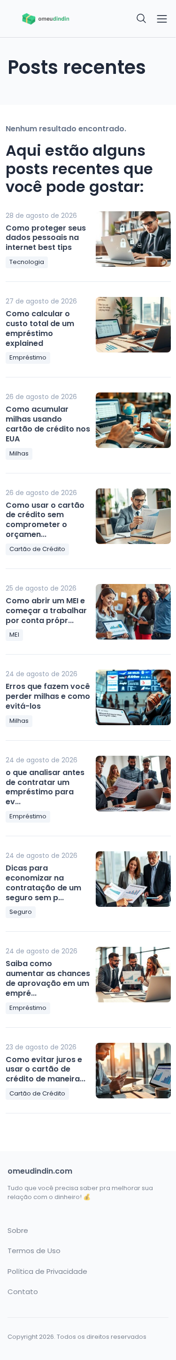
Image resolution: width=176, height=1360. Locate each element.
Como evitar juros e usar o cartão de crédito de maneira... (45, 1069)
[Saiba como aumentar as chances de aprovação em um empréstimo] (133, 974)
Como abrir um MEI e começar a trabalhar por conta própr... (46, 610)
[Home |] (45, 18)
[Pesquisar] (142, 19)
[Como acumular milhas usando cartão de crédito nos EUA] (133, 420)
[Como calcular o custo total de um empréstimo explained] (133, 324)
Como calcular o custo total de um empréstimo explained (40, 328)
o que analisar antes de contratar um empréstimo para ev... (45, 787)
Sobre (18, 1230)
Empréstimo (27, 357)
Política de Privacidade (47, 1271)
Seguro (20, 911)
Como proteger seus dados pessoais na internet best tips (46, 238)
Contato (23, 1291)
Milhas (19, 453)
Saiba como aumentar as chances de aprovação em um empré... (48, 978)
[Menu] (161, 18)
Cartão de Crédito (37, 548)
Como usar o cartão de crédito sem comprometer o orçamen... (45, 520)
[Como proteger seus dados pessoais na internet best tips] (133, 239)
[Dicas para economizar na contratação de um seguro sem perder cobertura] (133, 879)
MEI (14, 634)
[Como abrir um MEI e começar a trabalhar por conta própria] (133, 612)
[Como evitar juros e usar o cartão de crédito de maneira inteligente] (133, 1070)
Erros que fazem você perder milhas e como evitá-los (48, 696)
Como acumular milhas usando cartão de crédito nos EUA (48, 424)
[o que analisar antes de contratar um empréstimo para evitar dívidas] (133, 783)
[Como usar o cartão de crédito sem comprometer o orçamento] (133, 516)
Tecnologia (26, 261)
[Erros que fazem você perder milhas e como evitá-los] (133, 697)
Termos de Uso (34, 1251)
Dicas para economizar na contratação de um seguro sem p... (43, 883)
